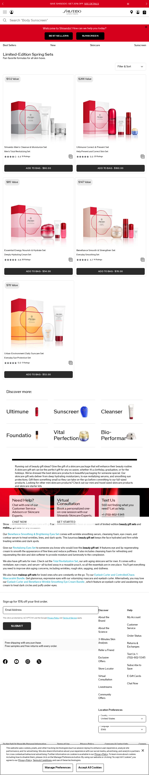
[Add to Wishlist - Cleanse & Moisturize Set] (71, 157)
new (53, 45)
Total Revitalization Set (65, 561)
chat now (19, 522)
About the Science (103, 630)
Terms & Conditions (42, 760)
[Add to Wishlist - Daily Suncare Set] (71, 363)
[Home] (72, 12)
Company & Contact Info (116, 744)
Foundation (18, 435)
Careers (142, 744)
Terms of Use (63, 744)
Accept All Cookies (90, 767)
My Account (133, 617)
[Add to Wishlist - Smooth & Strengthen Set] (143, 260)
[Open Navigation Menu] (5, 12)
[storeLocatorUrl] (131, 13)
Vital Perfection (66, 435)
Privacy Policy (53, 618)
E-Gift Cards (134, 676)
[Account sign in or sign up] (12, 12)
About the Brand (103, 619)
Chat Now (132, 683)
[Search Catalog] (5, 20)
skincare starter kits (31, 486)
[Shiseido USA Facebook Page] (5, 661)
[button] (144, 12)
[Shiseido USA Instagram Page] (27, 661)
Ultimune (17, 412)
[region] (74, 759)
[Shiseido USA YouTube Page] (16, 661)
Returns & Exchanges (133, 645)
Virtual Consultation (105, 678)
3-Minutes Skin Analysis (106, 641)
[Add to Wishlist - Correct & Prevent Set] (143, 157)
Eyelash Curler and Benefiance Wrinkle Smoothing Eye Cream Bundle (45, 582)
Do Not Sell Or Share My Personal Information (24, 744)
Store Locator (106, 668)
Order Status (134, 635)
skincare (95, 45)
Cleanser (112, 412)
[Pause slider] (128, 3)
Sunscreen (66, 412)
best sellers (9, 45)
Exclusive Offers (103, 659)
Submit (17, 626)
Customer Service (132, 626)
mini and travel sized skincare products (111, 483)
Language (105, 726)
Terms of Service (70, 618)
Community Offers (104, 696)
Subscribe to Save (134, 667)
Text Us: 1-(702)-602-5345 (136, 656)
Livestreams (105, 687)
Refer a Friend (106, 650)
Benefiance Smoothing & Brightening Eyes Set (33, 534)
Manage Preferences (58, 767)
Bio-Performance (113, 435)
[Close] (143, 750)
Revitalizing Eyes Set (24, 548)
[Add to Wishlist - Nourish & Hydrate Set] (71, 260)
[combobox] (78, 20)
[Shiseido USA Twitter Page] (39, 661)
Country (104, 715)
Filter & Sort (124, 66)
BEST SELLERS (58, 36)
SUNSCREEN (90, 36)
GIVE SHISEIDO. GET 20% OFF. (75, 3)
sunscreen (140, 45)
